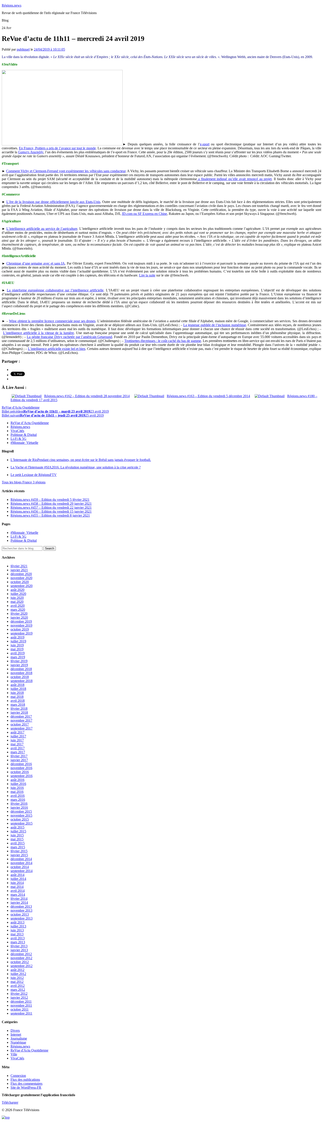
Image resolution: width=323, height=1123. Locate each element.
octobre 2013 (20, 914)
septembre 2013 (22, 918)
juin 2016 (17, 788)
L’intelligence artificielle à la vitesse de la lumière (38, 333)
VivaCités (17, 431)
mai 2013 (17, 934)
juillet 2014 (18, 879)
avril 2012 (18, 986)
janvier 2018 (19, 712)
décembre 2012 (21, 954)
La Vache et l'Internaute (76, 467)
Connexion (18, 1075)
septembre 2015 (22, 823)
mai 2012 (17, 982)
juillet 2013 (18, 926)
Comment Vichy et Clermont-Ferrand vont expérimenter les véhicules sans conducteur (65, 171)
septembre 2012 (22, 966)
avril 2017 (18, 748)
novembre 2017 (21, 720)
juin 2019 (17, 645)
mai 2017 (17, 744)
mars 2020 (18, 609)
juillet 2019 (18, 641)
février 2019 (19, 661)
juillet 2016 (18, 784)
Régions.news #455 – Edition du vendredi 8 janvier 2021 (50, 515)
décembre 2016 (21, 764)
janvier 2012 (19, 997)
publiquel (23, 49)
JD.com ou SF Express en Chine (144, 214)
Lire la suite (147, 275)
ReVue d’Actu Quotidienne (30, 423)
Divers (15, 1030)
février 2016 (19, 803)
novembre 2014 (21, 863)
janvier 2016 (19, 807)
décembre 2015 (21, 811)
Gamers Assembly (30, 152)
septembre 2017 (22, 728)
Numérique (18, 1042)
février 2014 (19, 898)
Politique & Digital (24, 435)
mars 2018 (18, 704)
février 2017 (19, 756)
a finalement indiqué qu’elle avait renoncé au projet (234, 179)
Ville (14, 1054)
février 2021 (19, 566)
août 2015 (17, 827)
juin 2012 (17, 978)
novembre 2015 (21, 815)
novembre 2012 (21, 958)
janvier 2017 (19, 760)
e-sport (204, 144)
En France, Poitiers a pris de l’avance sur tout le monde (57, 148)
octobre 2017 (20, 724)
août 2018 (17, 685)
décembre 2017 (21, 716)
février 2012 (19, 993)
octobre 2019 (20, 629)
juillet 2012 (18, 974)
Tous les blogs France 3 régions (23, 482)
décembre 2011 (21, 1001)
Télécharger (10, 1102)
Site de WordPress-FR (26, 1087)
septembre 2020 (22, 586)
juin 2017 (17, 740)
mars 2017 (18, 752)
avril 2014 (18, 891)
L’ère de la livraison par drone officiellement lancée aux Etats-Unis (53, 202)
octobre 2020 (20, 582)
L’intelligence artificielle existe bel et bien (56, 349)
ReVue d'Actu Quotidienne (21, 407)
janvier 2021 (19, 570)
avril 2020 (18, 605)
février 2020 (19, 613)
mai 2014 (17, 887)
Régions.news (11, 5)
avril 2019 (18, 653)
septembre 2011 (21, 1013)
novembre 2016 (21, 768)
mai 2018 (17, 697)
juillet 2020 (18, 594)
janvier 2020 (19, 617)
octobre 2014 (20, 867)
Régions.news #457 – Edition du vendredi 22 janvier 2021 (51, 507)
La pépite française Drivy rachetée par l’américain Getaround (69, 337)
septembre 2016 (22, 776)
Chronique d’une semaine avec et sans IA (35, 263)
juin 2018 (17, 693)
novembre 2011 (21, 1005)
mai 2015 (17, 839)
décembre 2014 (21, 859)
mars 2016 (18, 799)
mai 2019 (17, 649)
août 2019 (17, 637)
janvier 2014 (19, 902)
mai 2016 (17, 792)
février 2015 (19, 851)
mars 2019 (18, 657)
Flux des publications (25, 1079)
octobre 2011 (20, 1009)
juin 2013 (17, 930)
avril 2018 (18, 700)
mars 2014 (18, 894)
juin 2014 (17, 883)
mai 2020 (17, 602)
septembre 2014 (22, 871)
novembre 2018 (21, 673)
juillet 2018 (18, 689)
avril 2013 (18, 938)
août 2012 (17, 970)
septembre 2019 (22, 633)
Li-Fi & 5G (18, 439)
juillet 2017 (18, 736)
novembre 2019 (21, 625)
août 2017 (17, 732)
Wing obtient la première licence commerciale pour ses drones (52, 321)
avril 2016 (18, 795)
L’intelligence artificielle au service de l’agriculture (41, 228)
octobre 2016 (20, 772)
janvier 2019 (19, 665)
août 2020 (17, 590)
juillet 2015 (18, 831)
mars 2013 (18, 942)
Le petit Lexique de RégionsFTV (34, 475)
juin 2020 (17, 598)
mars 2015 (18, 847)
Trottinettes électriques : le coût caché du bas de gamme (162, 341)
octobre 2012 (20, 962)
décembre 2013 (21, 906)
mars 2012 (18, 989)
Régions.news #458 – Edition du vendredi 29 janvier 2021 (51, 503)
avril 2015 (18, 843)
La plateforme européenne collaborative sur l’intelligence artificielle (55, 290)
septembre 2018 (22, 681)
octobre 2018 (20, 677)
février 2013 (19, 946)
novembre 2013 (21, 910)
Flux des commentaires (26, 1083)
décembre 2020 (21, 574)
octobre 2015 (20, 819)
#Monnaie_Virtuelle (24, 442)
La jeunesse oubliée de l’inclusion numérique (214, 325)
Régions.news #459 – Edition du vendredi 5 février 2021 (50, 499)
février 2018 (19, 708)
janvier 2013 (19, 950)
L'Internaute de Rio (81, 460)
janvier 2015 (19, 855)
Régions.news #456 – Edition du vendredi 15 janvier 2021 (51, 511)
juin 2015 (17, 835)
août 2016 (17, 780)
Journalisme (19, 1038)
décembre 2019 (21, 621)
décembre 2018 (21, 669)
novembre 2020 (21, 578)
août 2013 (17, 922)
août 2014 (17, 875)
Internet (16, 1034)
